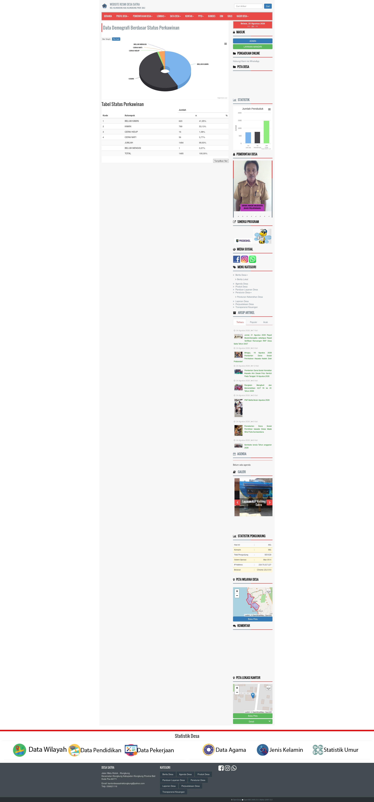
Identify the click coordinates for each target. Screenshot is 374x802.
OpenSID (268, 615)
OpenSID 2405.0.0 (251, 799)
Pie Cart (116, 39)
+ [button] (237, 591)
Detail (251, 721)
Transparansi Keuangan (246, 307)
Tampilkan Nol (220, 160)
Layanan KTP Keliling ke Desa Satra (253, 503)
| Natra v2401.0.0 (265, 799)
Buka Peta (253, 619)
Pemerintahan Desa (142, 16)
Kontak (188, 16)
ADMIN (253, 40)
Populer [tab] (253, 322)
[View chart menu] (225, 43)
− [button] (237, 595)
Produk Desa (241, 286)
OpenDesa (237, 799)
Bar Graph (106, 39)
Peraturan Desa (242, 292)
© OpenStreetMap (257, 615)
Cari (268, 6)
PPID (200, 16)
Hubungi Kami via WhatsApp (246, 61)
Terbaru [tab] (240, 322)
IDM (221, 16)
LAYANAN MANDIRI (253, 46)
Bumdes (211, 16)
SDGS (229, 16)
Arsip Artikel (245, 312)
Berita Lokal (242, 279)
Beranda (108, 16)
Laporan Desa (242, 301)
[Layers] (268, 591)
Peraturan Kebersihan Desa (250, 296)
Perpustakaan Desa (244, 304)
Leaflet (247, 615)
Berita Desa (240, 274)
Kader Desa (242, 16)
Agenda (241, 454)
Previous (237, 502)
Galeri (241, 472)
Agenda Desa (241, 283)
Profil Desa (121, 16)
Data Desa (174, 16)
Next (269, 502)
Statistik (243, 100)
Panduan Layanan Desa (246, 289)
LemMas (160, 16)
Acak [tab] (265, 322)
